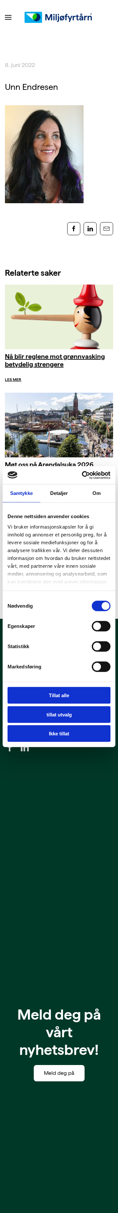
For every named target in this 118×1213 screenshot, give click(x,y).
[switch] (101, 626)
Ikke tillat (59, 733)
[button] (8, 17)
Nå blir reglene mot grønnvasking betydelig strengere (55, 360)
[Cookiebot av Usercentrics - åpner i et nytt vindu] (83, 475)
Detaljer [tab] (59, 493)
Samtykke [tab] (21, 493)
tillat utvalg (59, 714)
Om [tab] (96, 493)
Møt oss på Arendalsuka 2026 (49, 464)
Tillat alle (59, 695)
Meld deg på (59, 1073)
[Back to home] (59, 17)
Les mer (13, 379)
